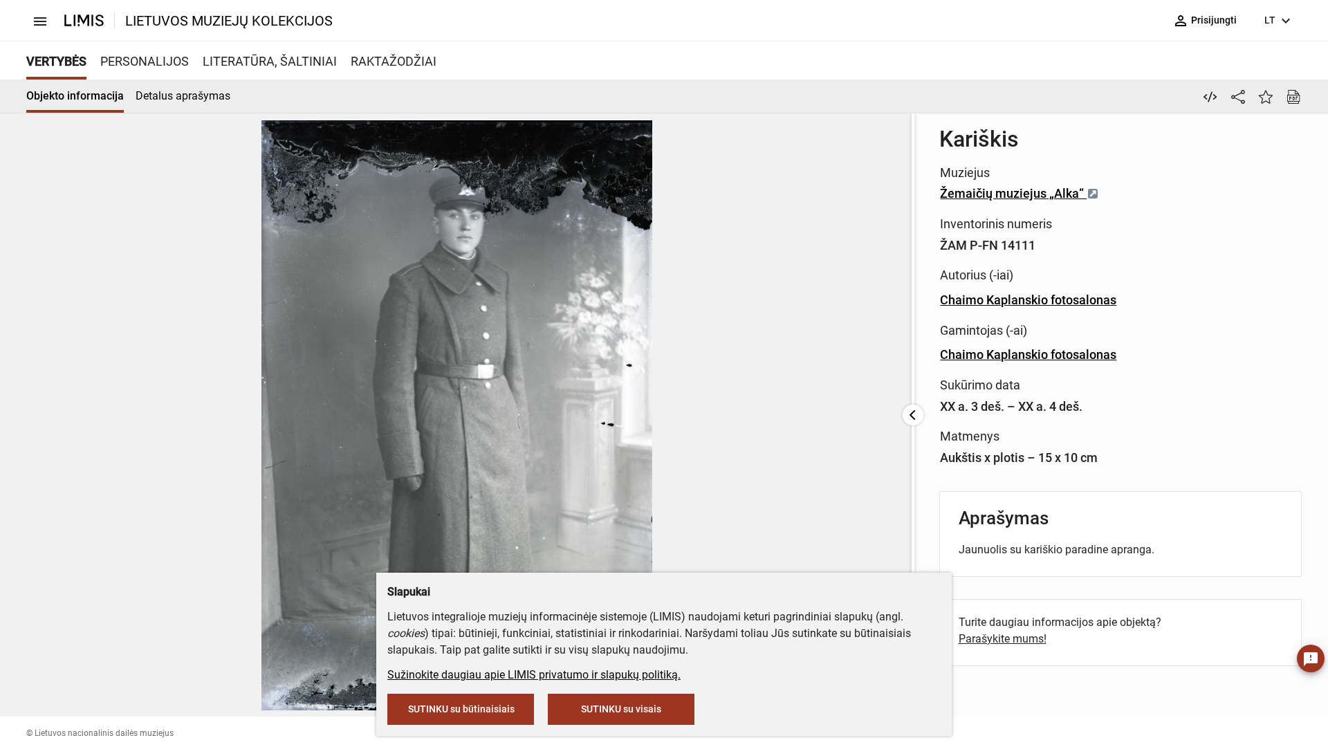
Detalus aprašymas (183, 95)
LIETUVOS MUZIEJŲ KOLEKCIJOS (229, 20)
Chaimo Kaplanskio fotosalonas (1028, 300)
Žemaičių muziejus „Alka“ (1013, 193)
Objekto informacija (75, 95)
